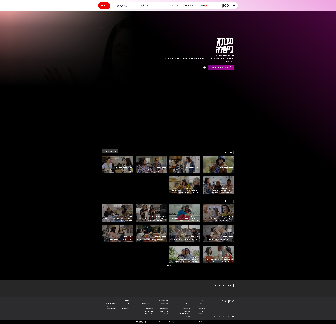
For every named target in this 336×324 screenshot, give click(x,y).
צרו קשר (188, 303)
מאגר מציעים (149, 306)
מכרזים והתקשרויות (147, 303)
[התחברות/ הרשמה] (117, 5)
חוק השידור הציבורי (185, 306)
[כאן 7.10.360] (144, 6)
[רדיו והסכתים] (174, 6)
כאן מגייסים (164, 303)
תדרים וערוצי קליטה (110, 306)
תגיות (128, 303)
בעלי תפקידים (149, 311)
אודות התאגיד (201, 306)
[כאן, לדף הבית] (223, 5)
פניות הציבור (149, 308)
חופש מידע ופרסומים (162, 306)
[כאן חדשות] (203, 6)
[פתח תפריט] (234, 5)
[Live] (104, 5)
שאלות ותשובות (111, 308)
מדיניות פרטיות (126, 308)
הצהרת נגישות (201, 313)
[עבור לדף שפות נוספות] (121, 5)
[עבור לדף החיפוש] (125, 5)
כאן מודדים (127, 306)
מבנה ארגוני (186, 308)
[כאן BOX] (189, 6)
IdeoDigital (172, 322)
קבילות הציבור (164, 308)
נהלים (203, 311)
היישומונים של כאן (111, 303)
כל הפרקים (111, 151)
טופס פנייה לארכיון (148, 313)
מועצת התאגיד (201, 308)
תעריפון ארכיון (164, 313)
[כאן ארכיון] (159, 6)
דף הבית (202, 303)
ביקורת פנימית (164, 311)
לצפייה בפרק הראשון (221, 67)
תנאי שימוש (187, 311)
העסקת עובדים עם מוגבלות (185, 315)
